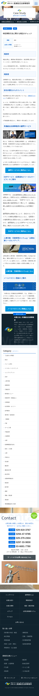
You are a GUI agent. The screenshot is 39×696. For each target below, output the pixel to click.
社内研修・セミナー (10, 406)
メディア (10, 611)
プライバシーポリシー (30, 678)
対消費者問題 (26, 640)
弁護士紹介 (9, 600)
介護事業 (7, 436)
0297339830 (23, 542)
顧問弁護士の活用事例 (22, 21)
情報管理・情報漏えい (11, 398)
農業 (15, 28)
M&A (6, 359)
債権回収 (7, 385)
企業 (6, 440)
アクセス (10, 617)
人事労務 (7, 381)
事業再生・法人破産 (10, 648)
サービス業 (8, 427)
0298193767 (23, 529)
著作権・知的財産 (9, 415)
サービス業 (25, 667)
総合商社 (7, 474)
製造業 (6, 482)
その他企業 (25, 671)
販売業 (6, 487)
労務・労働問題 (27, 636)
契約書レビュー (7, 28)
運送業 (6, 499)
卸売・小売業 (8, 449)
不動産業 (7, 432)
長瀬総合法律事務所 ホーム (8, 21)
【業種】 (7, 419)
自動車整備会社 (9, 478)
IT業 (6, 423)
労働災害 (7, 389)
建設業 (6, 465)
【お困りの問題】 (9, 355)
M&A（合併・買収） (10, 644)
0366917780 (23, 546)
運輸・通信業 (8, 495)
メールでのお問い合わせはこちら (20, 557)
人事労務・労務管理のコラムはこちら (19, 271)
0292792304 (23, 538)
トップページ (10, 595)
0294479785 (23, 534)
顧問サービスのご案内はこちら (19, 170)
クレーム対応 (8, 364)
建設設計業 (8, 470)
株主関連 (7, 636)
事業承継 (7, 640)
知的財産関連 (26, 644)
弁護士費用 (9, 606)
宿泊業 (6, 461)
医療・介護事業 (9, 663)
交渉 (6, 376)
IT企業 (6, 667)
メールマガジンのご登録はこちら (20, 309)
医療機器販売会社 (9, 444)
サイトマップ (11, 678)
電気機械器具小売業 (10, 504)
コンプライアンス (9, 372)
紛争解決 (7, 410)
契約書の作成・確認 (10, 632)
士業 (6, 453)
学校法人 (7, 457)
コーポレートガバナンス (11, 368)
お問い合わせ (19, 622)
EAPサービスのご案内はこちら (19, 231)
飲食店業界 (25, 663)
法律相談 (7, 402)
